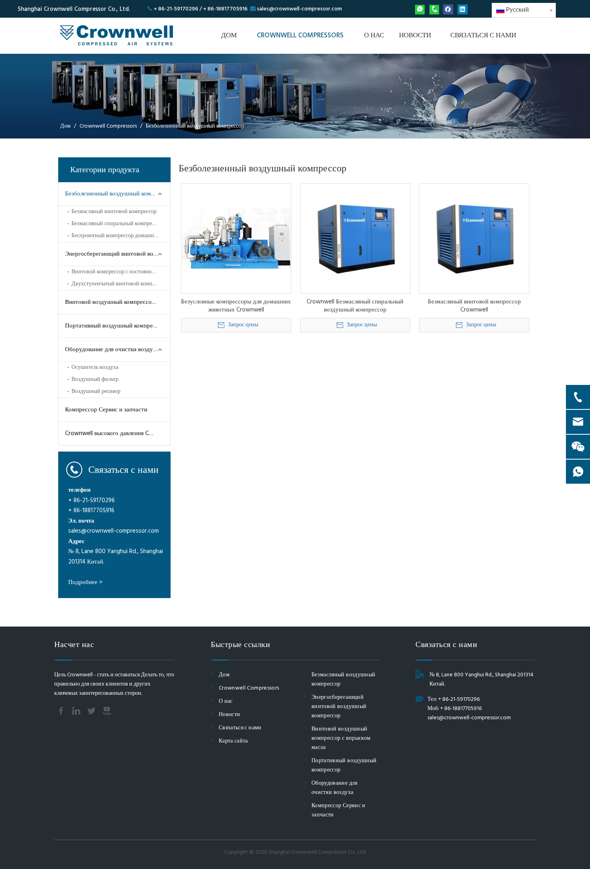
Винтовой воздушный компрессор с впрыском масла (117, 302)
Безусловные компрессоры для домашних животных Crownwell (236, 306)
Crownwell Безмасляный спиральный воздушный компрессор (355, 306)
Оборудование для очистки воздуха (112, 349)
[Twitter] (91, 710)
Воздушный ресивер (95, 391)
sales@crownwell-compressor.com (299, 9)
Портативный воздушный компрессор (115, 326)
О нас (226, 701)
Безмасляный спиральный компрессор (117, 223)
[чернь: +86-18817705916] (434, 9)
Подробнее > (85, 582)
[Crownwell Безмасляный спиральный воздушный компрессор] (355, 238)
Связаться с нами (240, 728)
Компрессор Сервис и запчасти (106, 410)
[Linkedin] (463, 9)
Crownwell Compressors (249, 688)
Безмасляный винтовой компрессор (114, 211)
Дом (224, 675)
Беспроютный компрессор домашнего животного (120, 235)
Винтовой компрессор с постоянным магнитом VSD (120, 272)
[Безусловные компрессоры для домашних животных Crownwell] (236, 238)
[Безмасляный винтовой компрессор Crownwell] (474, 238)
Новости (229, 714)
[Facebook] (448, 9)
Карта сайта (233, 741)
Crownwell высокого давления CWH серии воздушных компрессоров (117, 433)
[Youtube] (106, 710)
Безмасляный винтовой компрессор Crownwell (474, 306)
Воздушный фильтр (94, 379)
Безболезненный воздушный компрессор (117, 194)
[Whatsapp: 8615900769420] (420, 9)
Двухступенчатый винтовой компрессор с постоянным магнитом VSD (120, 284)
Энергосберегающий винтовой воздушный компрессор (117, 254)
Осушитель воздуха (94, 367)
